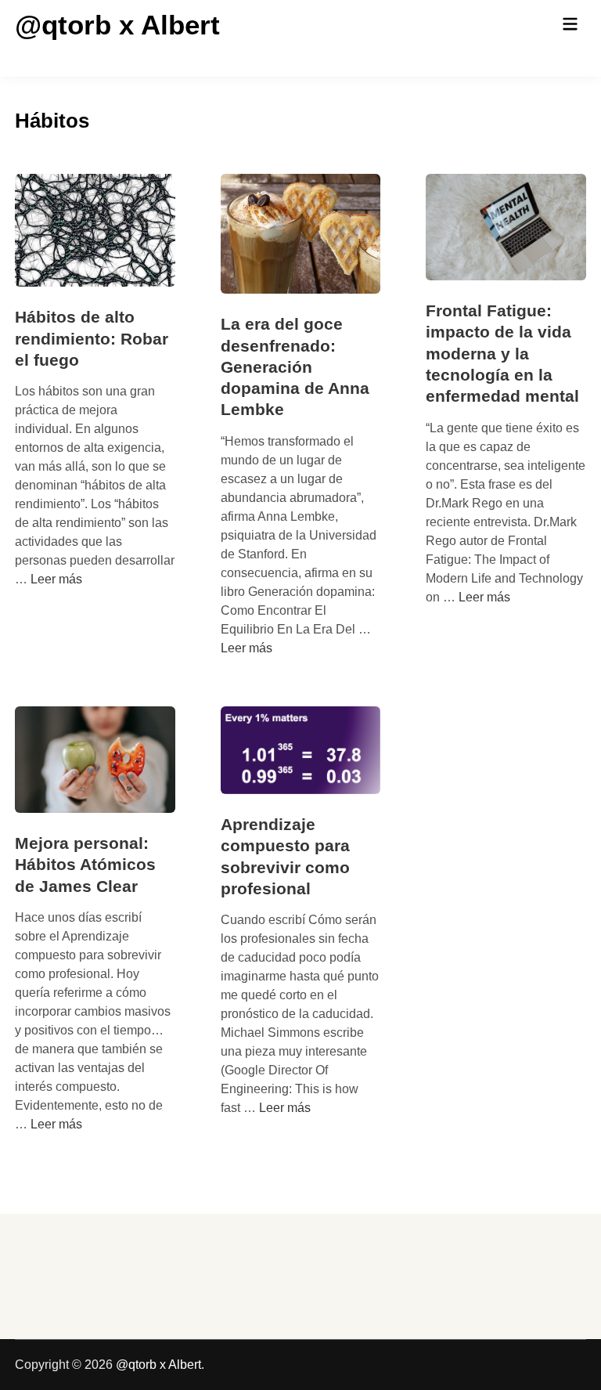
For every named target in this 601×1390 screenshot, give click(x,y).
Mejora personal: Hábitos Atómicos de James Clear (85, 864)
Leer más (56, 579)
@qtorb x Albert (117, 24)
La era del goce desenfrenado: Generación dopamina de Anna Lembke (295, 366)
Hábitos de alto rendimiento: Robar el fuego (91, 338)
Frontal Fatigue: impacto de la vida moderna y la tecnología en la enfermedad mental (502, 353)
